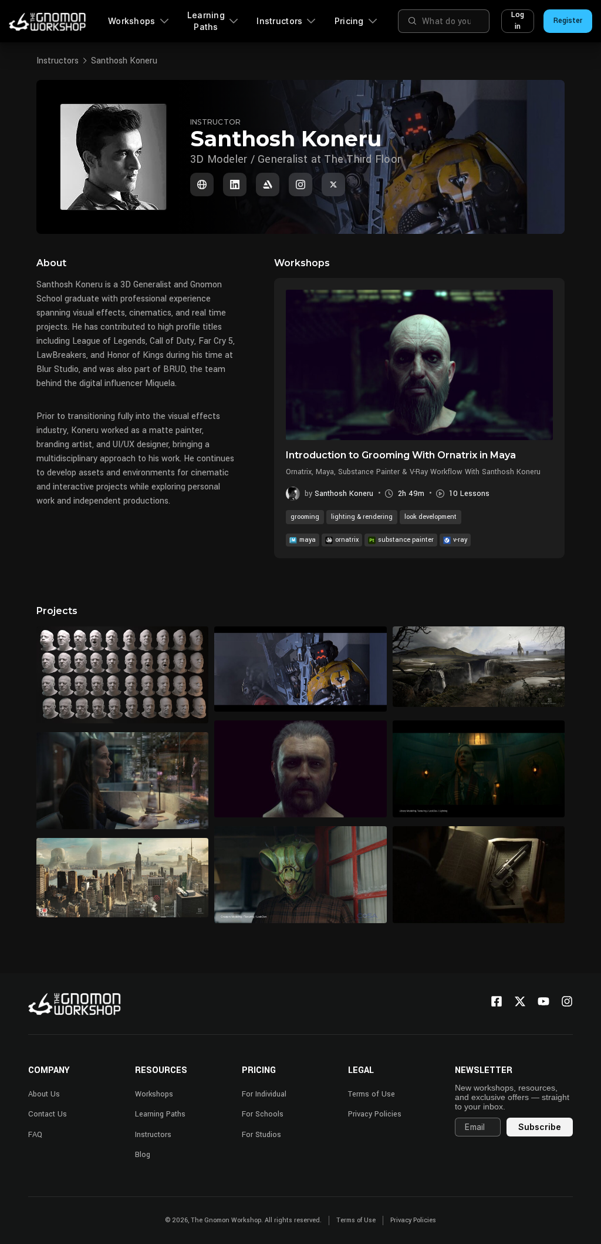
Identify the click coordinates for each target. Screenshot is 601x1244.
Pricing (349, 21)
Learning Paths (206, 21)
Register (567, 20)
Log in (517, 20)
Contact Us (47, 1114)
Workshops (132, 21)
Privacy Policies (374, 1114)
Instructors (279, 21)
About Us (44, 1094)
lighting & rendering (362, 516)
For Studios (261, 1134)
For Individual (264, 1094)
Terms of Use (371, 1094)
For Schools (262, 1114)
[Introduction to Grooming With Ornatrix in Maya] (419, 365)
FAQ (35, 1134)
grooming (305, 516)
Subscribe (539, 1127)
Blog (142, 1154)
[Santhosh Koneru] (202, 184)
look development (430, 516)
